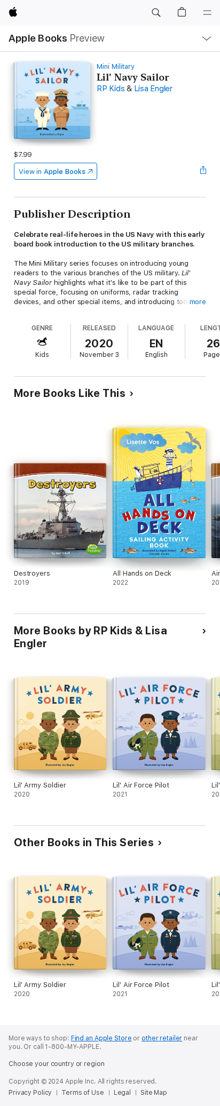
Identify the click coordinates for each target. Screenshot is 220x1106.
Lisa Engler (153, 88)
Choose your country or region (57, 1064)
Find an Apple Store (101, 1038)
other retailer (162, 1038)
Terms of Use (82, 1092)
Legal (122, 1092)
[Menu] (207, 13)
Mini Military (116, 66)
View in (52, 172)
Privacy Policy (30, 1092)
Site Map (153, 1092)
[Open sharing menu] (203, 171)
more (198, 302)
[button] (156, 13)
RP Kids (110, 88)
